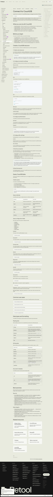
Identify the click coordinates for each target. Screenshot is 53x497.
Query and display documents (18, 301)
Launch (4, 467)
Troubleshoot (4, 77)
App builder (15, 470)
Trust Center (44, 484)
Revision (15, 225)
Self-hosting (15, 479)
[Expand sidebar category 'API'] (11, 25)
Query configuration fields (47, 24)
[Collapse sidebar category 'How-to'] (11, 13)
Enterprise (25, 474)
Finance (3, 63)
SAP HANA (4, 57)
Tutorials (2, 11)
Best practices (15, 457)
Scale (4, 468)
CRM (3, 26)
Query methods (46, 23)
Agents (14, 467)
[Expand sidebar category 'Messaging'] (11, 66)
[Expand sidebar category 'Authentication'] (11, 16)
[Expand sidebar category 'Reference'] (11, 80)
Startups (24, 476)
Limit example (16, 280)
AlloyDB (4, 29)
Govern (4, 470)
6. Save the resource (47, 19)
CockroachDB (5, 38)
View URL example (17, 272)
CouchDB (4, 41)
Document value (16, 224)
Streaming (4, 71)
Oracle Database (5, 50)
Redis (4, 54)
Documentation (36, 481)
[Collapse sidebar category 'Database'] (11, 28)
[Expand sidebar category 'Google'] (11, 65)
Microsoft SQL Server (6, 45)
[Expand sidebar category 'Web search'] (11, 72)
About (44, 465)
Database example (17, 235)
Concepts (2, 81)
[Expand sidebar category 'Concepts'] (11, 81)
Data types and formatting (47, 27)
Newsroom (45, 470)
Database (3, 27)
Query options (16, 229)
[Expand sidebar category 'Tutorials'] (11, 11)
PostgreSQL (5, 51)
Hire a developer (36, 485)
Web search (4, 72)
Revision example (16, 257)
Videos (34, 478)
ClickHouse (4, 36)
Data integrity (46, 35)
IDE (20, 183)
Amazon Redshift (5, 32)
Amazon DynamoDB (6, 30)
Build (4, 465)
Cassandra (4, 35)
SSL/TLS (16, 137)
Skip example (16, 285)
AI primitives (15, 468)
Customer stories (36, 476)
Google (3, 65)
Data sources (3, 8)
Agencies (24, 478)
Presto (4, 53)
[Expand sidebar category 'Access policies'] (11, 14)
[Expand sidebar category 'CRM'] (11, 26)
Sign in (45, 477)
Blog (33, 472)
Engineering (25, 467)
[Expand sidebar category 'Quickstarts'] (11, 10)
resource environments (17, 398)
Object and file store (5, 68)
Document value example (18, 249)
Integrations (3, 20)
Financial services (26, 470)
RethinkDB (4, 56)
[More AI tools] (51, 495)
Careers (44, 467)
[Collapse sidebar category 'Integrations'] (11, 20)
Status (44, 486)
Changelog (44, 485)
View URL (15, 228)
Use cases (35, 465)
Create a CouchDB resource (47, 11)
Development (4, 62)
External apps (15, 478)
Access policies (4, 14)
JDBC (4, 44)
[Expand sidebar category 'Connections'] (11, 19)
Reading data (46, 28)
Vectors (3, 78)
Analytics (3, 23)
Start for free (46, 474)
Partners (44, 468)
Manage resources (4, 74)
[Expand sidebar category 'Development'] (11, 62)
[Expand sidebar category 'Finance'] (11, 63)
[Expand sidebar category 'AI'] (11, 22)
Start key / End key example (18, 293)
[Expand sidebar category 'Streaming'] (11, 71)
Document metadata (47, 31)
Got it (2, 493)
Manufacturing (26, 472)
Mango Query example (17, 264)
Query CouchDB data (46, 20)
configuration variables (36, 395)
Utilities (34, 470)
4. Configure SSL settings (47, 16)
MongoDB (4, 47)
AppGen (14, 465)
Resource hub (35, 479)
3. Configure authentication (48, 15)
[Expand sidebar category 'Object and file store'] (11, 68)
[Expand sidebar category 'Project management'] (11, 69)
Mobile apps (15, 472)
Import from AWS (4, 17)
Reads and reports (36, 474)
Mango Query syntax (22, 261)
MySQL (4, 48)
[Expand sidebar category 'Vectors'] (11, 78)
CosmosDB (4, 39)
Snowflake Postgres (6, 59)
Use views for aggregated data (18, 312)
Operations (25, 468)
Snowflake (4, 60)
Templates (35, 468)
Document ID (16, 223)
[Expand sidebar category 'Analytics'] (11, 23)
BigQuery (4, 33)
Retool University (36, 483)
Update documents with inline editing (19, 307)
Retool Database (4, 75)
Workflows (15, 474)
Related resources (46, 36)
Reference (3, 80)
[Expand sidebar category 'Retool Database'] (11, 75)
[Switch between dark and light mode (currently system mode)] (46, 1)
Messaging (4, 66)
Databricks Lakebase (6, 42)
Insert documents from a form (18, 304)
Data (24, 465)
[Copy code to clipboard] (41, 72)
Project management (5, 69)
